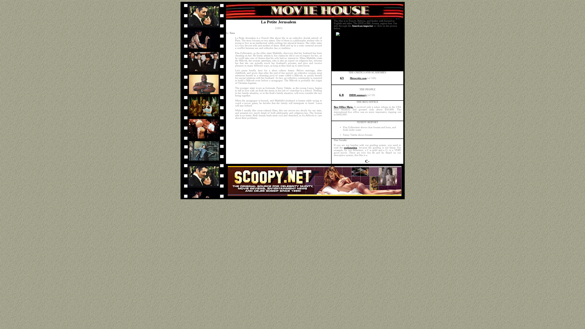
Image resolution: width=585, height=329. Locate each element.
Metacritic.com (358, 78)
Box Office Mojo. (344, 107)
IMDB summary (358, 95)
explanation (350, 147)
